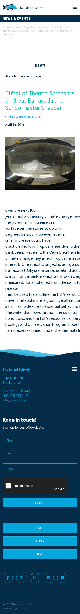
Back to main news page (23, 76)
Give (40, 554)
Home (6, 27)
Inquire (40, 528)
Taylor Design (20, 608)
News (17, 27)
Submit (40, 502)
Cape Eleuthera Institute (38, 27)
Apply (40, 541)
